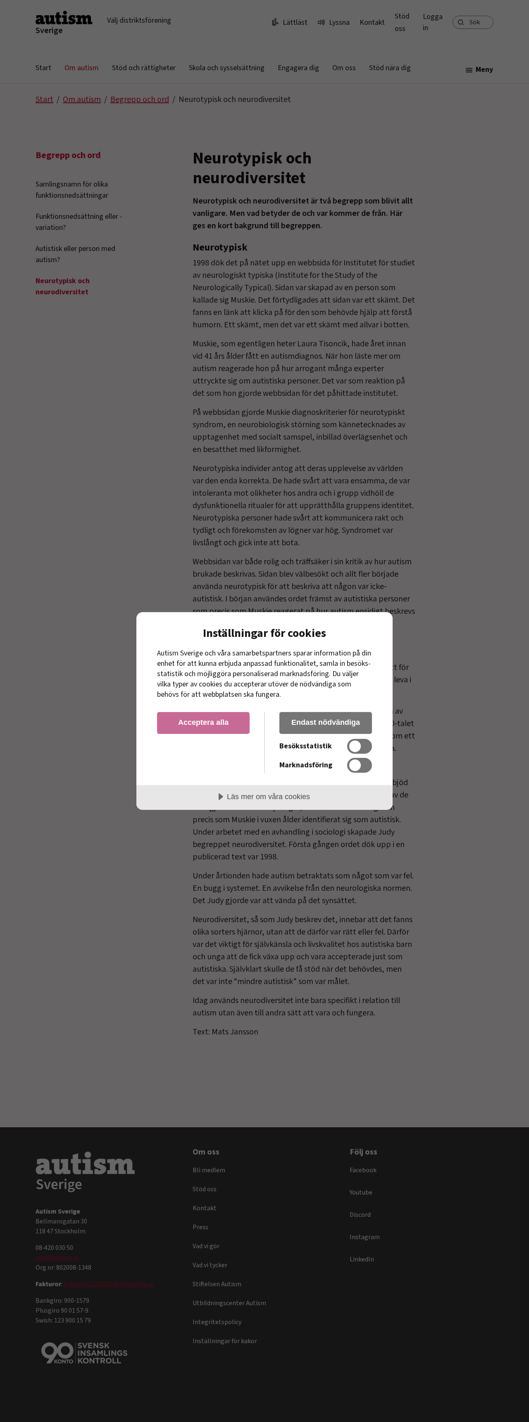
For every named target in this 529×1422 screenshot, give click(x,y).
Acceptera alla (203, 722)
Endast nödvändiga (325, 722)
